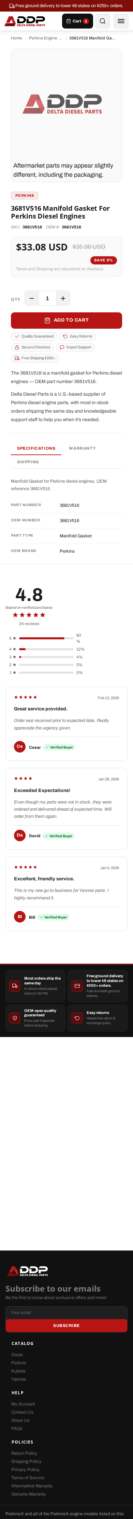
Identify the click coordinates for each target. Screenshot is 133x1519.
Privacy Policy (25, 1469)
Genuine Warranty (28, 1494)
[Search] (102, 21)
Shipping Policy (26, 1461)
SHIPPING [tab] (28, 462)
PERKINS (24, 195)
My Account (23, 1404)
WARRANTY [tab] (82, 448)
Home (16, 38)
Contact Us (22, 1412)
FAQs (17, 1428)
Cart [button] (80, 21)
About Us (20, 1420)
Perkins (18, 1363)
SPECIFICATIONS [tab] (36, 448)
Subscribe (66, 1325)
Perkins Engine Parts (45, 38)
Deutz (17, 1354)
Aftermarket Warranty (32, 1486)
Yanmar (18, 1379)
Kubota (18, 1371)
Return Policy (24, 1453)
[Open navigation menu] (121, 21)
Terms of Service (27, 1477)
